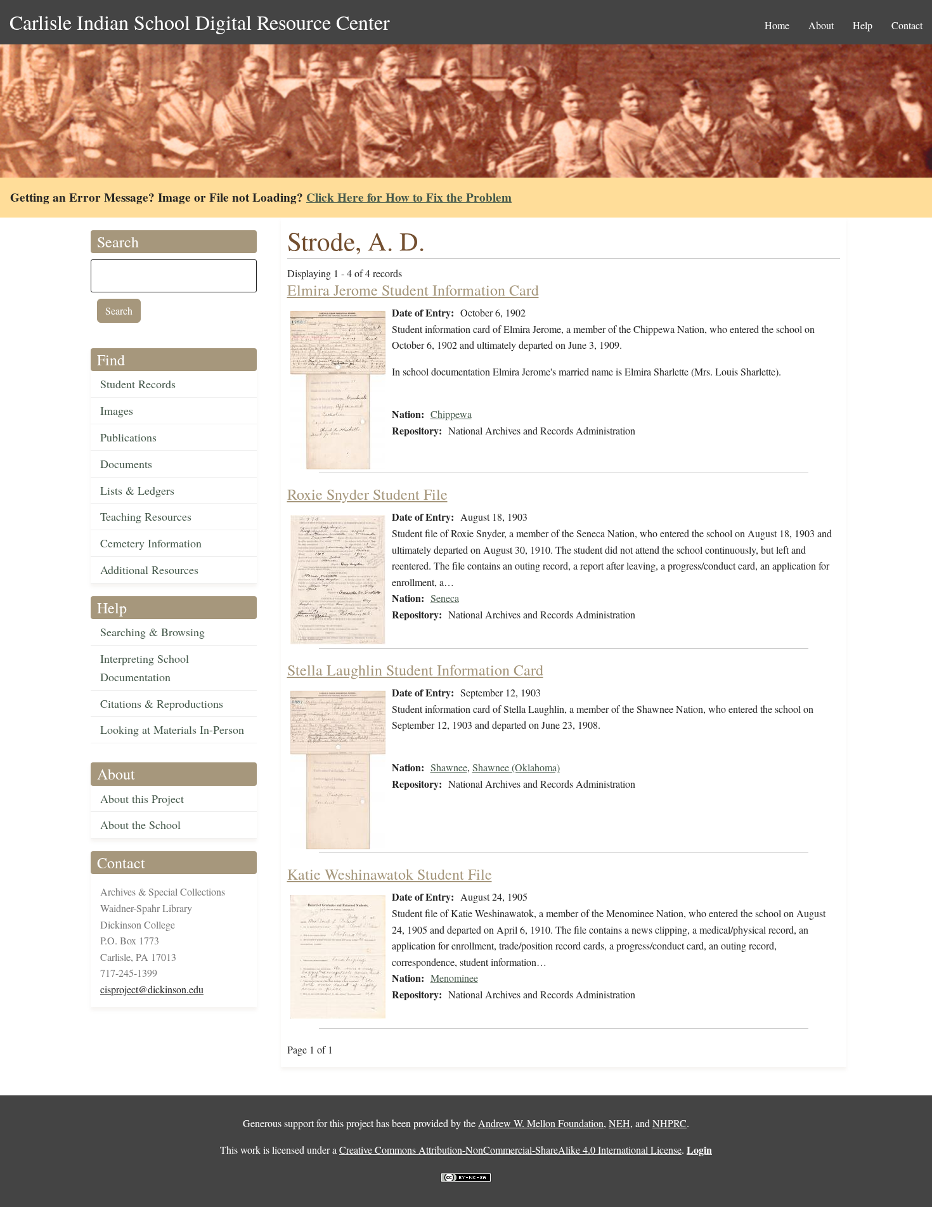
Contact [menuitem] (906, 25)
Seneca (444, 597)
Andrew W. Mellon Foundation (541, 1123)
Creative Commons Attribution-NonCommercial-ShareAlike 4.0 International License (510, 1149)
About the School (140, 824)
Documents (126, 463)
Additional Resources (149, 569)
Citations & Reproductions (161, 703)
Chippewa (451, 414)
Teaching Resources (145, 516)
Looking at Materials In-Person (172, 729)
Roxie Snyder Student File (367, 494)
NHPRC (669, 1123)
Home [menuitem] (777, 25)
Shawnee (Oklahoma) (516, 767)
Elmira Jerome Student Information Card (413, 290)
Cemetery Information (151, 543)
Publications (128, 437)
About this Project (142, 798)
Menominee (454, 977)
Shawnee (448, 767)
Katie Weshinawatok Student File (389, 874)
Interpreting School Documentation (144, 667)
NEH (619, 1123)
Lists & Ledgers (137, 490)
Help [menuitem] (862, 25)
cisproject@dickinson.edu (152, 989)
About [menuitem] (821, 25)
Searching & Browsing (152, 631)
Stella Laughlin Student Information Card (415, 670)
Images (116, 410)
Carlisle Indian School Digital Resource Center (200, 22)
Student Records (138, 383)
